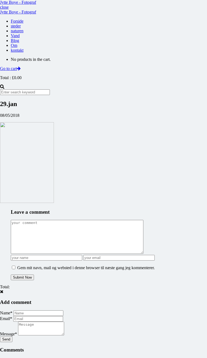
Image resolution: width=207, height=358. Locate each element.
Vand (15, 35)
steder (16, 26)
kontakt (17, 50)
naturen (17, 31)
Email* (6, 318)
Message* (8, 334)
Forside (17, 21)
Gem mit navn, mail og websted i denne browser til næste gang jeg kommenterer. (86, 267)
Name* (6, 313)
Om (14, 45)
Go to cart (8, 68)
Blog (15, 40)
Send (6, 339)
